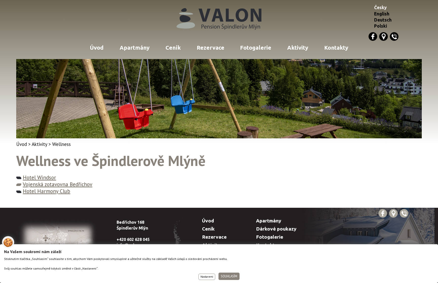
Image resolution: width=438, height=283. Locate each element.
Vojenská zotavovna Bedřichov (57, 184)
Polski (380, 26)
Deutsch (383, 19)
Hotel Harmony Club (46, 191)
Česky (380, 7)
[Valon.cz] (219, 19)
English (381, 13)
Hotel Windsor (39, 177)
